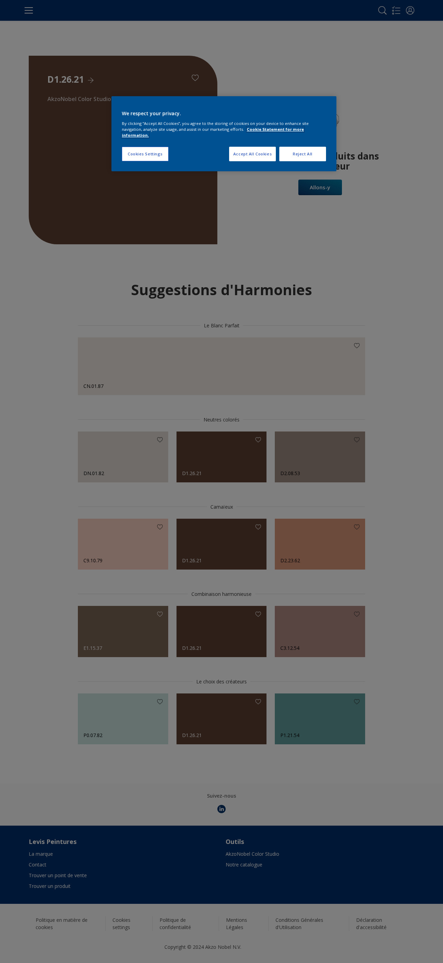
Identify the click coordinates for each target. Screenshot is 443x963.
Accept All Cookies (252, 153)
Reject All (303, 153)
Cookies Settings (145, 153)
